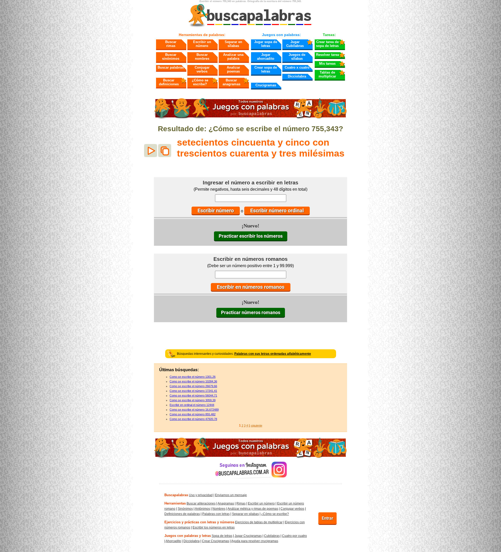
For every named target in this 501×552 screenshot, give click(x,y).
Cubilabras (272, 536)
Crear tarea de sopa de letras (327, 44)
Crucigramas (265, 85)
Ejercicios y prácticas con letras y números (199, 522)
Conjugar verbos (202, 69)
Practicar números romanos (250, 312)
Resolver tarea (327, 55)
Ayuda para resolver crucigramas (254, 541)
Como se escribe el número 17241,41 (193, 390)
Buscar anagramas (231, 82)
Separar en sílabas (233, 44)
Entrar (327, 518)
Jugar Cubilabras (295, 44)
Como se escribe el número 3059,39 (193, 400)
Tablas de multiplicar (327, 74)
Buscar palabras (171, 67)
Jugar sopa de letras (265, 44)
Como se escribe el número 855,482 (193, 414)
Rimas (241, 503)
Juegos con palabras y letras (187, 536)
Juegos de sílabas (297, 57)
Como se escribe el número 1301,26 (193, 376)
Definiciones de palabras (182, 514)
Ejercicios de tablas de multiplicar (259, 522)
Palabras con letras (216, 514)
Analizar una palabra (233, 57)
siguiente (256, 425)
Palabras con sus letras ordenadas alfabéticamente (272, 354)
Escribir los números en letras (214, 527)
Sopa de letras (222, 536)
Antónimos (202, 509)
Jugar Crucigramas (248, 536)
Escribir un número (202, 44)
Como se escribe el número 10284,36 (193, 381)
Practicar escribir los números (251, 236)
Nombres (218, 509)
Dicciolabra (297, 76)
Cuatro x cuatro (297, 67)
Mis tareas (327, 63)
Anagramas (226, 503)
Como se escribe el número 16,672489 (194, 409)
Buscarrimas (170, 44)
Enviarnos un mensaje (231, 495)
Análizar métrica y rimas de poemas (253, 509)
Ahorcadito (173, 541)
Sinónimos (185, 509)
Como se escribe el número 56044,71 (193, 395)
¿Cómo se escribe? (200, 82)
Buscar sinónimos (170, 57)
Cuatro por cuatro (294, 536)
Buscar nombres (202, 57)
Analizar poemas (233, 69)
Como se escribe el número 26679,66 (193, 386)
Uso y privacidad (201, 495)
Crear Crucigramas (215, 541)
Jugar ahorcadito (265, 57)
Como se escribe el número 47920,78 (193, 419)
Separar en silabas (245, 514)
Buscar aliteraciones (201, 503)
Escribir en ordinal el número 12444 (192, 404)
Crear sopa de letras (265, 69)
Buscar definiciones (169, 82)
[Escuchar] (150, 150)
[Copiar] (164, 150)
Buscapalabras (176, 495)
